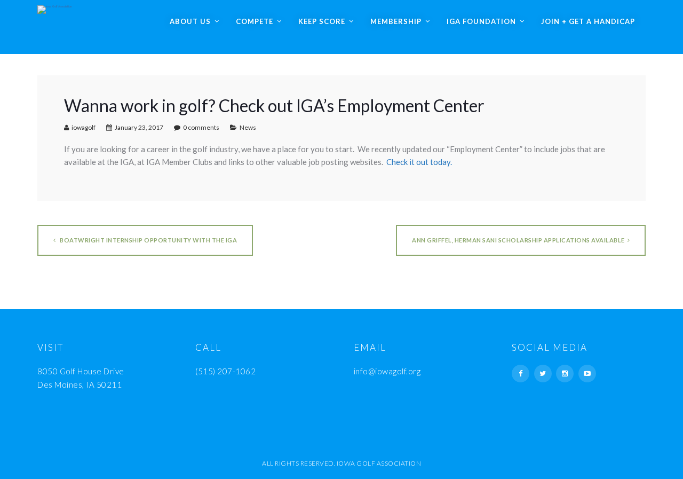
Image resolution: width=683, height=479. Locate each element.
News (248, 127)
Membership (396, 21)
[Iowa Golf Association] (54, 7)
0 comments (201, 127)
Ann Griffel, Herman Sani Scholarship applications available (518, 240)
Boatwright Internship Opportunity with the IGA (148, 240)
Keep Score (321, 21)
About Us (190, 21)
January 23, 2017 (139, 127)
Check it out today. (419, 162)
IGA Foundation (481, 21)
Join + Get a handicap (588, 21)
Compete (254, 21)
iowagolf (84, 127)
